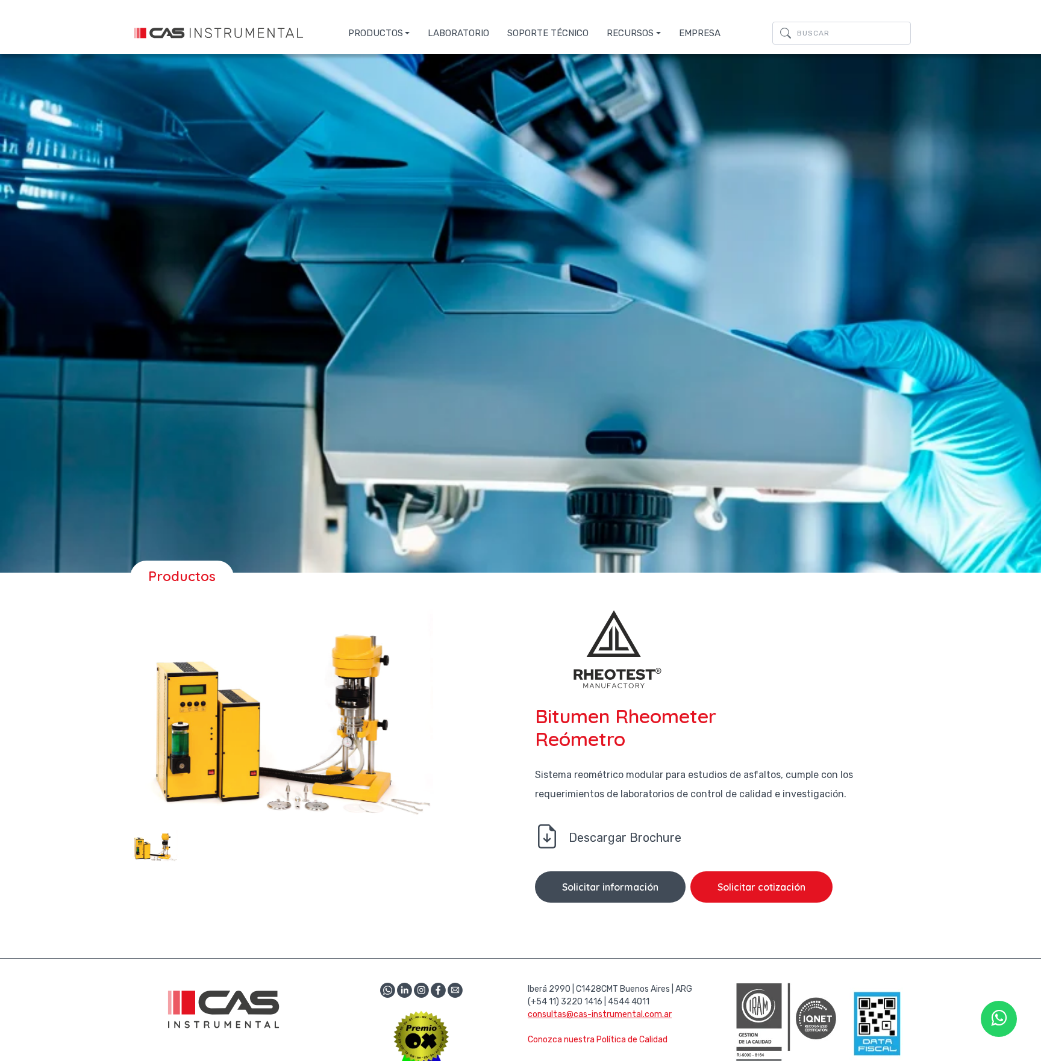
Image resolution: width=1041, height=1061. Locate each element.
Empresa (700, 33)
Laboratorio (458, 33)
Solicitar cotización (761, 887)
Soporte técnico (548, 33)
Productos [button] (375, 33)
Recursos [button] (630, 33)
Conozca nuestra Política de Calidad (597, 1040)
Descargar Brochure (625, 837)
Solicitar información (610, 887)
